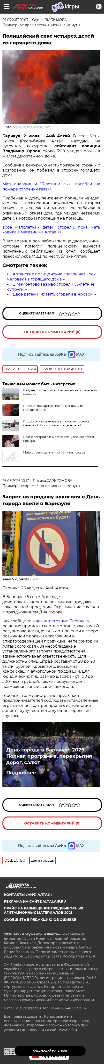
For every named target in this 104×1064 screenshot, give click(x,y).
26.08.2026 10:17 (15, 480)
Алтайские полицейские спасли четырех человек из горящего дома (51, 276)
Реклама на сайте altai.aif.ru (35, 901)
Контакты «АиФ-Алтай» (28, 894)
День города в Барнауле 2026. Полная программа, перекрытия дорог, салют (49, 756)
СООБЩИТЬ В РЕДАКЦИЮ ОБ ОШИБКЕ (40, 919)
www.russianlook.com (32, 127)
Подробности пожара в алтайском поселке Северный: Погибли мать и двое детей (56, 423)
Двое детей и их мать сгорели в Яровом (53, 294)
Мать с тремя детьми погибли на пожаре (54, 452)
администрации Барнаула (62, 621)
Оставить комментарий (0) (52, 332)
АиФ (36, 579)
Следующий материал (50, 1050)
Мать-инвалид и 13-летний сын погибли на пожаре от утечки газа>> (51, 186)
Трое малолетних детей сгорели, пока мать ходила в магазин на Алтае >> (51, 230)
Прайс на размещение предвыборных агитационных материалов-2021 (43, 910)
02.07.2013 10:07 (15, 20)
